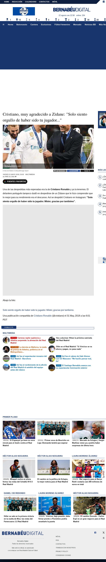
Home (6, 2)
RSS (57, 540)
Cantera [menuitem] (34, 24)
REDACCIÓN (17, 2)
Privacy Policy (62, 551)
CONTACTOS (44, 2)
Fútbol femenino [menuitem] (62, 24)
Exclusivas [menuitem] (46, 24)
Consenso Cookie (63, 555)
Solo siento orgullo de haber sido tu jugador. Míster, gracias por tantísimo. (38, 310)
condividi (73, 171)
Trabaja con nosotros (65, 548)
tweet (86, 171)
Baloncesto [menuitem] (21, 24)
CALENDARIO (30, 2)
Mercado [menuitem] (77, 24)
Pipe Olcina (10, 176)
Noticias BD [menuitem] (90, 24)
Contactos (60, 544)
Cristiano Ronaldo (43, 316)
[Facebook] (104, 2)
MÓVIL (54, 2)
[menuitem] (3, 25)
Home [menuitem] (10, 24)
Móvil (58, 536)
